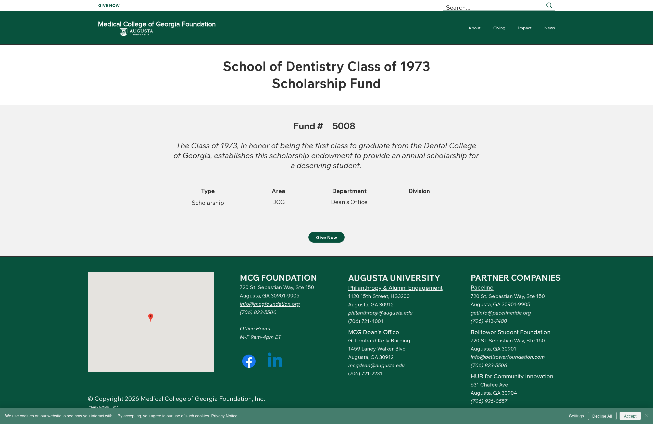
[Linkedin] (275, 361)
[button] (501, 312)
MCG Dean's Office (373, 332)
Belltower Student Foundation (510, 332)
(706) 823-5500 (258, 312)
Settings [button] (576, 416)
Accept (630, 416)
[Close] (647, 416)
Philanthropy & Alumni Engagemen (394, 287)
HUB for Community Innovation (512, 376)
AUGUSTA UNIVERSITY (394, 278)
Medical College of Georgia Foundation (157, 24)
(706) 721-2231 (365, 373)
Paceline (482, 287)
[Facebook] (249, 361)
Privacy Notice (224, 416)
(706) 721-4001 (365, 321)
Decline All (602, 416)
